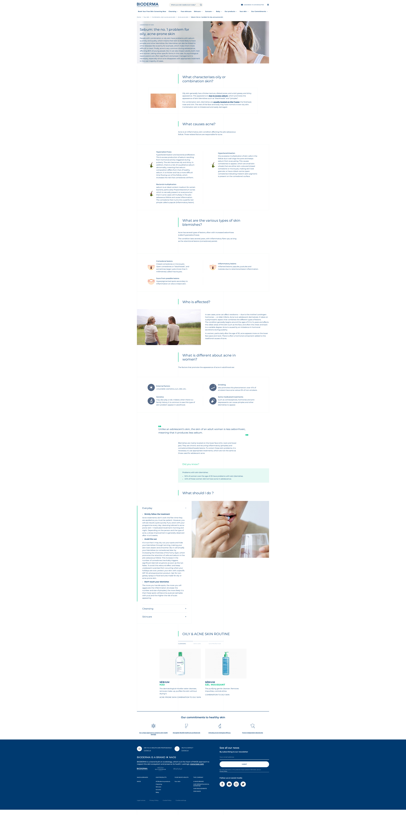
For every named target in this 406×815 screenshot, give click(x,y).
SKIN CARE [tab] (197, 643)
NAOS (139, 781)
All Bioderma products (163, 781)
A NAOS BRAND (198, 781)
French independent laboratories (252, 732)
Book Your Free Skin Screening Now (152, 11)
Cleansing (172, 11)
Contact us (147, 750)
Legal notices (141, 800)
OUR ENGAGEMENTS (200, 788)
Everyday (147, 508)
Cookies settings (181, 800)
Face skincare (186, 11)
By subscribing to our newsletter (234, 752)
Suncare (208, 11)
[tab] (185, 643)
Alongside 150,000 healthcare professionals (186, 732)
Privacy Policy (223, 771)
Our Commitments (258, 11)
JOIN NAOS (197, 791)
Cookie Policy (167, 800)
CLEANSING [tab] (182, 643)
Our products (230, 11)
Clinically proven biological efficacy (219, 732)
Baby (218, 11)
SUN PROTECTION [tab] (215, 643)
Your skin (243, 11)
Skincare (197, 11)
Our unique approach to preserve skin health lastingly (153, 733)
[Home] (147, 5)
